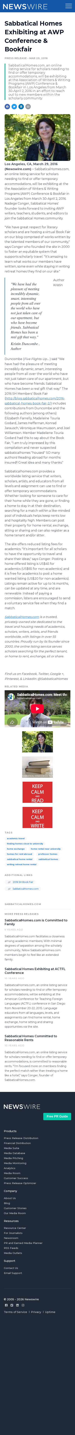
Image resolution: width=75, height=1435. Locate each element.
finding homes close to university (25, 843)
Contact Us (11, 1268)
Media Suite (11, 1148)
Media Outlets (13, 1252)
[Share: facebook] (7, 106)
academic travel (16, 838)
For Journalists (13, 1232)
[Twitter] (12, 1305)
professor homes (47, 854)
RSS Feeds (11, 1247)
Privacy (36, 1312)
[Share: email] (28, 106)
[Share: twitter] (14, 106)
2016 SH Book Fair (22, 882)
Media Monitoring (15, 1163)
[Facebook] (6, 1305)
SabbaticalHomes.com (25, 888)
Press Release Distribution (21, 1138)
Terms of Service (15, 1312)
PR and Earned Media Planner (23, 1242)
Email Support (13, 1273)
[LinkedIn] (17, 1305)
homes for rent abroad (19, 854)
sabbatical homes (48, 859)
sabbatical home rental (19, 859)
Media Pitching (13, 1158)
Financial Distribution (17, 1143)
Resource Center (15, 1227)
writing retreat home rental (21, 864)
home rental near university (46, 849)
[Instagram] (23, 1305)
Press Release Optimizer (20, 1183)
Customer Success (16, 1178)
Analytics (9, 1168)
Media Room (12, 1173)
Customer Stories (15, 1208)
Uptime (50, 1312)
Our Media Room (15, 1213)
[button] (68, 6)
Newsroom (11, 1237)
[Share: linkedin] (21, 106)
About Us (10, 1198)
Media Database (14, 1153)
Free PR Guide (57, 1116)
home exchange (16, 849)
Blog (7, 1203)
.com (22, 617)
